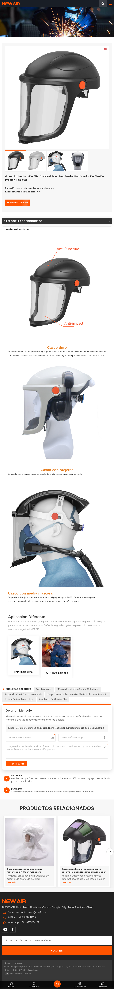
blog (7, 963)
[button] (110, 851)
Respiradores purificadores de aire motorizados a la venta (77, 694)
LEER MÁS (11, 882)
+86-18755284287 (29, 922)
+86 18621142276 (27, 917)
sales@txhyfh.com (37, 912)
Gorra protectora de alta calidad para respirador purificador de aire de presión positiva (60, 728)
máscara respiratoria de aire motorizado (77, 689)
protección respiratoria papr (19, 699)
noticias (18, 963)
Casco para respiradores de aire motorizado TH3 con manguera (24, 870)
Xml (7, 970)
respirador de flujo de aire (53, 699)
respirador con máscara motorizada (23, 694)
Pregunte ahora (19, 202)
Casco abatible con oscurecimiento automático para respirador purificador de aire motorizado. (84, 870)
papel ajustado (43, 689)
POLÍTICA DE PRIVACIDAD (25, 970)
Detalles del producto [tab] (17, 229)
